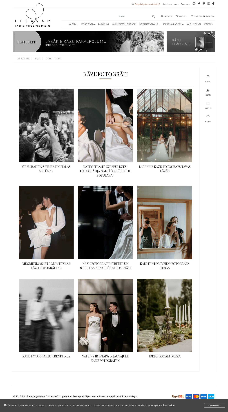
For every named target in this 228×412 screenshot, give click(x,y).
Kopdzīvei (87, 24)
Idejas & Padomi (172, 24)
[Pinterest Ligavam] (204, 4)
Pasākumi (103, 24)
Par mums (185, 4)
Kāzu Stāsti (194, 24)
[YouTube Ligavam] (208, 4)
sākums (25, 59)
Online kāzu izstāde (124, 24)
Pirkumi (198, 16)
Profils (168, 16)
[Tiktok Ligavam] (213, 4)
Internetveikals (148, 24)
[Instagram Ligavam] (194, 4)
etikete (37, 59)
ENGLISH (210, 16)
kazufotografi (54, 59)
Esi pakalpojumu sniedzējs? (147, 4)
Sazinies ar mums (171, 4)
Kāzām (72, 24)
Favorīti (183, 16)
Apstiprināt (214, 405)
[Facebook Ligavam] (199, 4)
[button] (208, 106)
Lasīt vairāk (169, 405)
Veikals (208, 24)
